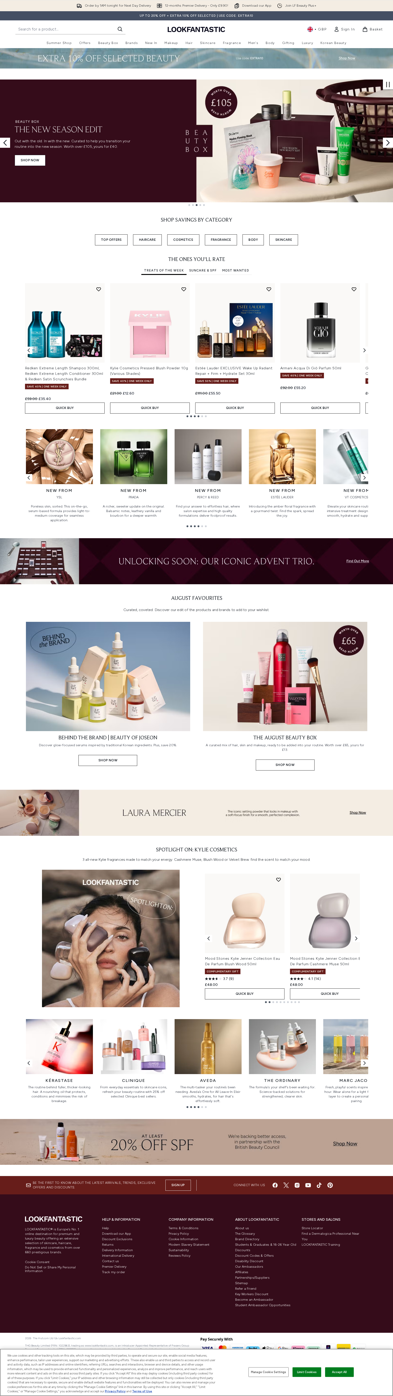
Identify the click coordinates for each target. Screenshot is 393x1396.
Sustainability (179, 1250)
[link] (344, 29)
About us (242, 1228)
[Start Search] (120, 29)
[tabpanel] (196, 350)
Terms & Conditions (184, 1228)
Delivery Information (117, 1250)
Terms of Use (142, 1391)
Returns (108, 1245)
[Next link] (364, 477)
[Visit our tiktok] (319, 1185)
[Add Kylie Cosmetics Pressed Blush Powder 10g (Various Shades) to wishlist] (183, 289)
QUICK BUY (65, 408)
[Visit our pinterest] (330, 1185)
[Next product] (356, 938)
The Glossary (245, 1234)
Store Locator (312, 1228)
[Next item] (364, 350)
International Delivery (118, 1256)
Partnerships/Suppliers (252, 1278)
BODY (253, 240)
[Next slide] (388, 143)
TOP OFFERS (111, 240)
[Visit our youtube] (308, 1185)
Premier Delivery (114, 1267)
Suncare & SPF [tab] (203, 270)
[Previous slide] (5, 143)
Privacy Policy (179, 1234)
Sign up (178, 1185)
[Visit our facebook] (275, 1185)
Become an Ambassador (254, 1300)
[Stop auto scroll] (388, 85)
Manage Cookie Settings (268, 1372)
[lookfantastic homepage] (196, 29)
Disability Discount (249, 1261)
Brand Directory (247, 1239)
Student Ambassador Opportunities (262, 1305)
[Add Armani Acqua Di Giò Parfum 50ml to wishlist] (354, 289)
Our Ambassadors (249, 1267)
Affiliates (241, 1272)
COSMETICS (183, 240)
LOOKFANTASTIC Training (321, 1245)
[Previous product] (208, 938)
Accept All (339, 1372)
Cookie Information (183, 1239)
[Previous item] (28, 350)
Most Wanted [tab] (235, 270)
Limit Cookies (307, 1372)
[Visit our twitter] (286, 1185)
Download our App (116, 1234)
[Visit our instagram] (297, 1185)
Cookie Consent (37, 1262)
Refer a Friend (245, 1289)
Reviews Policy (180, 1256)
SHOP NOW (30, 160)
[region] (196, 1372)
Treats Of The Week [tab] (164, 270)
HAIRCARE (147, 240)
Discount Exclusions (117, 1239)
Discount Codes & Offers (254, 1256)
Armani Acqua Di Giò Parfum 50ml (311, 368)
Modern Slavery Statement (189, 1245)
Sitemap (241, 1283)
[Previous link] (28, 477)
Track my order (113, 1272)
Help (105, 1228)
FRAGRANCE (221, 240)
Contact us (110, 1261)
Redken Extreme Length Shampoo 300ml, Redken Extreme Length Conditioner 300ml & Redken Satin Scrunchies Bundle (64, 373)
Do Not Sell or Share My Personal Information (50, 1269)
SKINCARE (283, 240)
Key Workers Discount (252, 1294)
